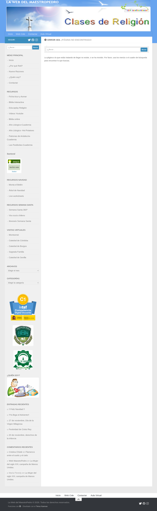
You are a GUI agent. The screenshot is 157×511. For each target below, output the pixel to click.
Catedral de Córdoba (18, 240)
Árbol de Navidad (17, 190)
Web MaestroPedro (18, 461)
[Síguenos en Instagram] (36, 39)
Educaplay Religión (18, 108)
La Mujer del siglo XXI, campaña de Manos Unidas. (22, 464)
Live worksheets (16, 196)
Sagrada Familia (16, 252)
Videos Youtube (16, 113)
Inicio (10, 34)
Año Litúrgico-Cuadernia (20, 125)
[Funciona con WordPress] (20, 506)
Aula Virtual (45, 34)
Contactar (32, 34)
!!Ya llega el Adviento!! (19, 415)
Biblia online (14, 119)
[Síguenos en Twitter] (29, 39)
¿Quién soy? (15, 77)
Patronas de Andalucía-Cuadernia (18, 138)
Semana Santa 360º (18, 210)
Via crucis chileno (17, 215)
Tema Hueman (42, 506)
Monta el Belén (16, 185)
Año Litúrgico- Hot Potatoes (21, 130)
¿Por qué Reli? (16, 66)
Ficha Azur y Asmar (18, 96)
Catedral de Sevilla (17, 257)
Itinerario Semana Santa (20, 221)
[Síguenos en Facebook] (33, 39)
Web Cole (20, 34)
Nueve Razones (16, 71)
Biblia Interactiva (16, 102)
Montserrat (14, 235)
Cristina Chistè (15, 452)
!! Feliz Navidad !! (17, 409)
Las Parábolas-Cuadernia (20, 145)
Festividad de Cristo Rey (20, 429)
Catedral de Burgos (18, 246)
